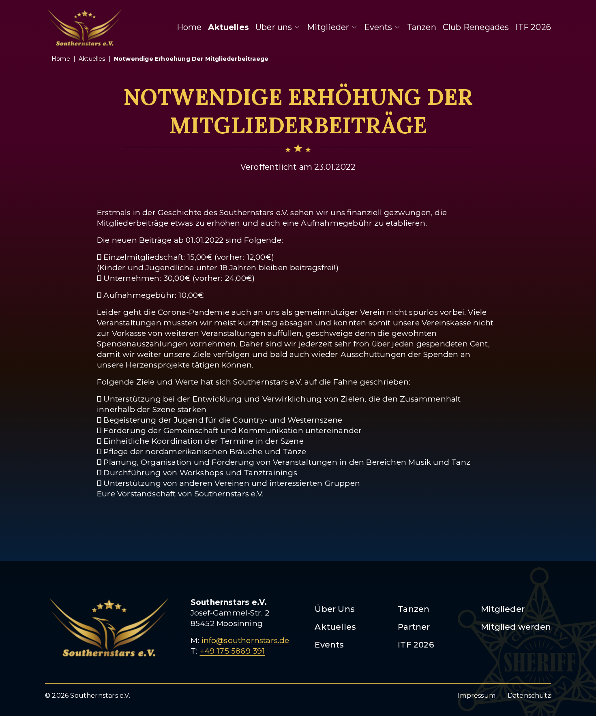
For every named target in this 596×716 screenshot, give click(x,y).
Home (189, 27)
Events (378, 27)
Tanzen (421, 27)
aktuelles (92, 58)
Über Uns (335, 609)
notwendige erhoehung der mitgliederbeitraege (191, 58)
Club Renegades (476, 27)
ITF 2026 (533, 27)
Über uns (273, 27)
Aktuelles (228, 27)
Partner (414, 627)
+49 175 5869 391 (232, 651)
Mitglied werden (516, 627)
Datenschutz (529, 695)
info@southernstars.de (245, 640)
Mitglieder (328, 27)
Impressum (476, 695)
